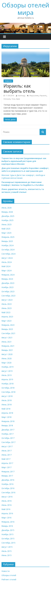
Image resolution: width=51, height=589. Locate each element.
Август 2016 (7, 496)
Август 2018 (7, 396)
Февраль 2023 (7, 325)
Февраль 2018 (7, 421)
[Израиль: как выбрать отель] (25, 52)
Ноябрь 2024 (7, 245)
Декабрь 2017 (7, 429)
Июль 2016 (6, 501)
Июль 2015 (6, 551)
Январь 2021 (7, 350)
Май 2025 (5, 228)
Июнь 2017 (6, 455)
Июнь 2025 (6, 224)
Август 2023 (7, 300)
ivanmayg (21, 95)
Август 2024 (7, 258)
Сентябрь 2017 (8, 442)
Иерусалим (33, 95)
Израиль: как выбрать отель (19, 88)
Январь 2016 (7, 526)
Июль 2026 (6, 207)
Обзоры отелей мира (25, 9)
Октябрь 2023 (7, 291)
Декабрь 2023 (7, 283)
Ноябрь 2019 (7, 367)
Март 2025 (6, 233)
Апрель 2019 (7, 379)
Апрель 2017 (7, 463)
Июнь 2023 (6, 308)
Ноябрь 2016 (7, 484)
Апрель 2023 (7, 316)
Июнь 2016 (6, 505)
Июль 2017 (6, 450)
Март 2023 (6, 320)
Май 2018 (5, 408)
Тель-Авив (16, 99)
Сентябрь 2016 (8, 492)
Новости (8, 81)
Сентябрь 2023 (8, 295)
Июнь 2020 (6, 358)
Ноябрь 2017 (7, 434)
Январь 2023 (7, 329)
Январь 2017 (7, 475)
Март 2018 (6, 417)
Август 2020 (7, 354)
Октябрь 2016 (7, 488)
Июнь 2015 (6, 555)
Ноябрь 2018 (7, 383)
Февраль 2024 (7, 274)
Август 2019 (7, 371)
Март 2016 (6, 517)
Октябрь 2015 (7, 538)
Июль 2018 (6, 400)
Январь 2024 (7, 279)
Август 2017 (7, 446)
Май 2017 (5, 459)
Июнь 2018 (6, 404)
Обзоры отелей (8, 575)
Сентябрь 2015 (8, 542)
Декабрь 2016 (7, 480)
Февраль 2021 (7, 346)
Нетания (7, 99)
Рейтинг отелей (8, 579)
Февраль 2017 (7, 471)
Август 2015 (7, 547)
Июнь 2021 (6, 341)
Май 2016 (5, 509)
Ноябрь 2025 (7, 220)
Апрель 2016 (7, 513)
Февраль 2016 (7, 522)
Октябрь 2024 (7, 249)
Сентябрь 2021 (8, 333)
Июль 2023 (6, 304)
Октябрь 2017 (7, 438)
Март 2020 (6, 362)
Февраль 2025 (7, 237)
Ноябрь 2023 (7, 287)
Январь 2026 (7, 212)
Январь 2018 (7, 425)
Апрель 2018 (7, 413)
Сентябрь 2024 (8, 253)
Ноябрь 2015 (7, 534)
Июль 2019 (6, 375)
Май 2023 (5, 312)
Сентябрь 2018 (8, 392)
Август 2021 (7, 337)
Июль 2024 (6, 262)
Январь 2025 (7, 241)
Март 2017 (6, 467)
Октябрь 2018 (7, 387)
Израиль (43, 95)
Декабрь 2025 (7, 216)
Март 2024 (6, 270)
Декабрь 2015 (7, 530)
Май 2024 (5, 266)
